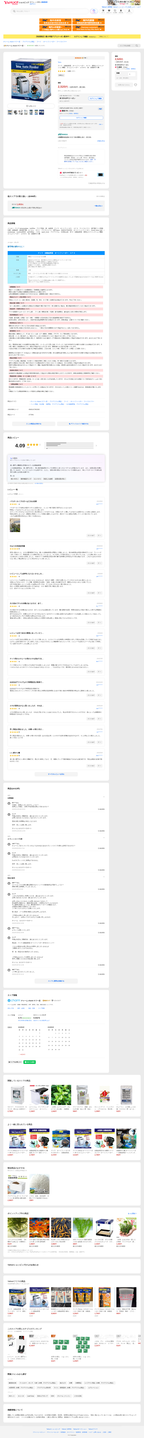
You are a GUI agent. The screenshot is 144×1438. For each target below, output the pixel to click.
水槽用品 (78, 1383)
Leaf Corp (30, 1396)
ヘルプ (138, 7)
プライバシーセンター (53, 1432)
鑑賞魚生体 (12, 1383)
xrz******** (100, 732)
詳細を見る (101, 141)
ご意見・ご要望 (106, 1432)
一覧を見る (98, 206)
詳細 (100, 124)
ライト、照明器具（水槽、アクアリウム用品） (69, 1387)
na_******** (99, 606)
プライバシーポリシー (39, 1432)
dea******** (99, 755)
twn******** (99, 636)
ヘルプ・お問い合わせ (94, 1432)
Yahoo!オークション (80, 1429)
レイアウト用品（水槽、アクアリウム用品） (99, 1383)
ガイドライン (71, 1432)
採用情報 (84, 1432)
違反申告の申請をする (97, 183)
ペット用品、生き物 (37, 404)
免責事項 (78, 1432)
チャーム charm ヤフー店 (11, 41)
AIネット (12, 1396)
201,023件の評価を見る (25, 1020)
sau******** (99, 708)
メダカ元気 (77, 1396)
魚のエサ (63, 1383)
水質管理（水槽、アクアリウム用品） (21, 1387)
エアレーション (93, 1387)
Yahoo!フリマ (93, 1429)
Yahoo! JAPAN (107, 7)
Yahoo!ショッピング (53, 1429)
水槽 (70, 1383)
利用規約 (63, 1432)
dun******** (99, 661)
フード (39, 41)
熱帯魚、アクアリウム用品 (55, 404)
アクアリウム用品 (28, 41)
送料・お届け (21, 1008)
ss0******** (99, 685)
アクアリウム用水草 (44, 1387)
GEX (52, 1396)
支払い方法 (11, 1008)
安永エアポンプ (42, 1396)
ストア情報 (41, 1008)
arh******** (99, 549)
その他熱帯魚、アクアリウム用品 (77, 404)
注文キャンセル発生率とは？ (41, 1020)
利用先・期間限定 (73, 113)
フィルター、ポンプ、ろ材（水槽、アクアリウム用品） (38, 1383)
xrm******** (99, 504)
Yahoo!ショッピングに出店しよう (124, 7)
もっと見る (131, 1213)
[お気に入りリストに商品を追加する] (135, 85)
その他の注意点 (39, 483)
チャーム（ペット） (64, 1396)
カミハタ (21, 1396)
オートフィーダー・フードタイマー (55, 41)
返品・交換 (31, 1008)
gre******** (99, 576)
